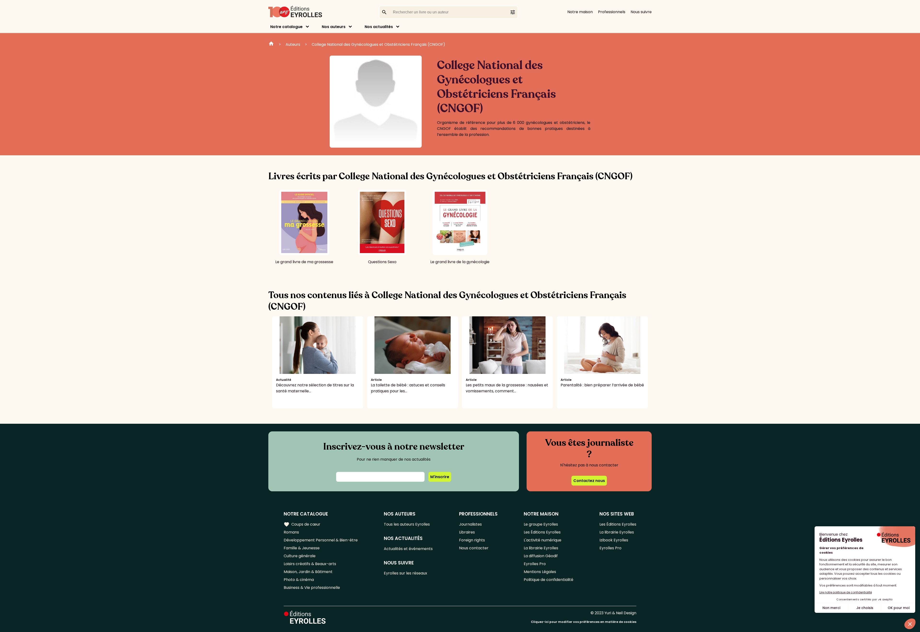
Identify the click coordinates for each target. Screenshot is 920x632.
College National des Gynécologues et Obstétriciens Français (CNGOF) (378, 44)
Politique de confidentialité (548, 579)
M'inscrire (439, 477)
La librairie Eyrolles (541, 548)
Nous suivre (641, 12)
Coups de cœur (302, 524)
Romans (291, 532)
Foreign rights (472, 540)
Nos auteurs (333, 26)
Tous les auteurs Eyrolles (407, 524)
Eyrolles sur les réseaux (405, 573)
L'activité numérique (542, 540)
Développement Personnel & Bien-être (321, 540)
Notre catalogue (286, 26)
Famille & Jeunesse (302, 548)
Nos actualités (379, 26)
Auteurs (293, 44)
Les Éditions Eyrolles (542, 532)
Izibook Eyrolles (613, 540)
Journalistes (470, 524)
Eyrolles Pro (535, 564)
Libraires (467, 532)
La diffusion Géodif (541, 556)
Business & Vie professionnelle (312, 587)
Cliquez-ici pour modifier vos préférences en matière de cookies (583, 622)
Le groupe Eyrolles (541, 524)
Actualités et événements (408, 548)
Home (271, 44)
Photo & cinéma (299, 579)
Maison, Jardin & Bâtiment (308, 571)
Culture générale (300, 556)
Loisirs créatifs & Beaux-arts (310, 564)
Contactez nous (589, 480)
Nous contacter (474, 548)
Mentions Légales (540, 571)
